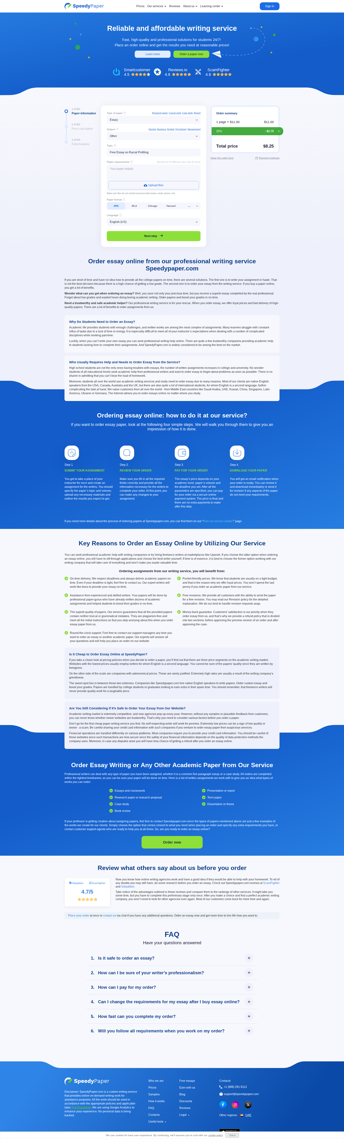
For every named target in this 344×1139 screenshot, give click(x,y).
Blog (182, 1094)
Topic (110, 145)
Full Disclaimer (81, 1107)
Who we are (156, 1080)
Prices (152, 1087)
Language (112, 215)
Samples (154, 1094)
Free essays (187, 1080)
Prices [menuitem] (140, 6)
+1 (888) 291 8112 (235, 1086)
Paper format (114, 199)
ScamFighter (271, 882)
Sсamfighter (99, 883)
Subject (111, 129)
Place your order (78, 915)
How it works (156, 1101)
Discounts (185, 1101)
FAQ (151, 1107)
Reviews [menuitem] (174, 6)
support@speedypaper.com (241, 1094)
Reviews (184, 1107)
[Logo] (84, 6)
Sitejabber (77, 883)
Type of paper (115, 113)
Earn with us (187, 1087)
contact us (109, 915)
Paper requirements (118, 161)
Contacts (154, 1114)
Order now (172, 842)
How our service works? (218, 521)
